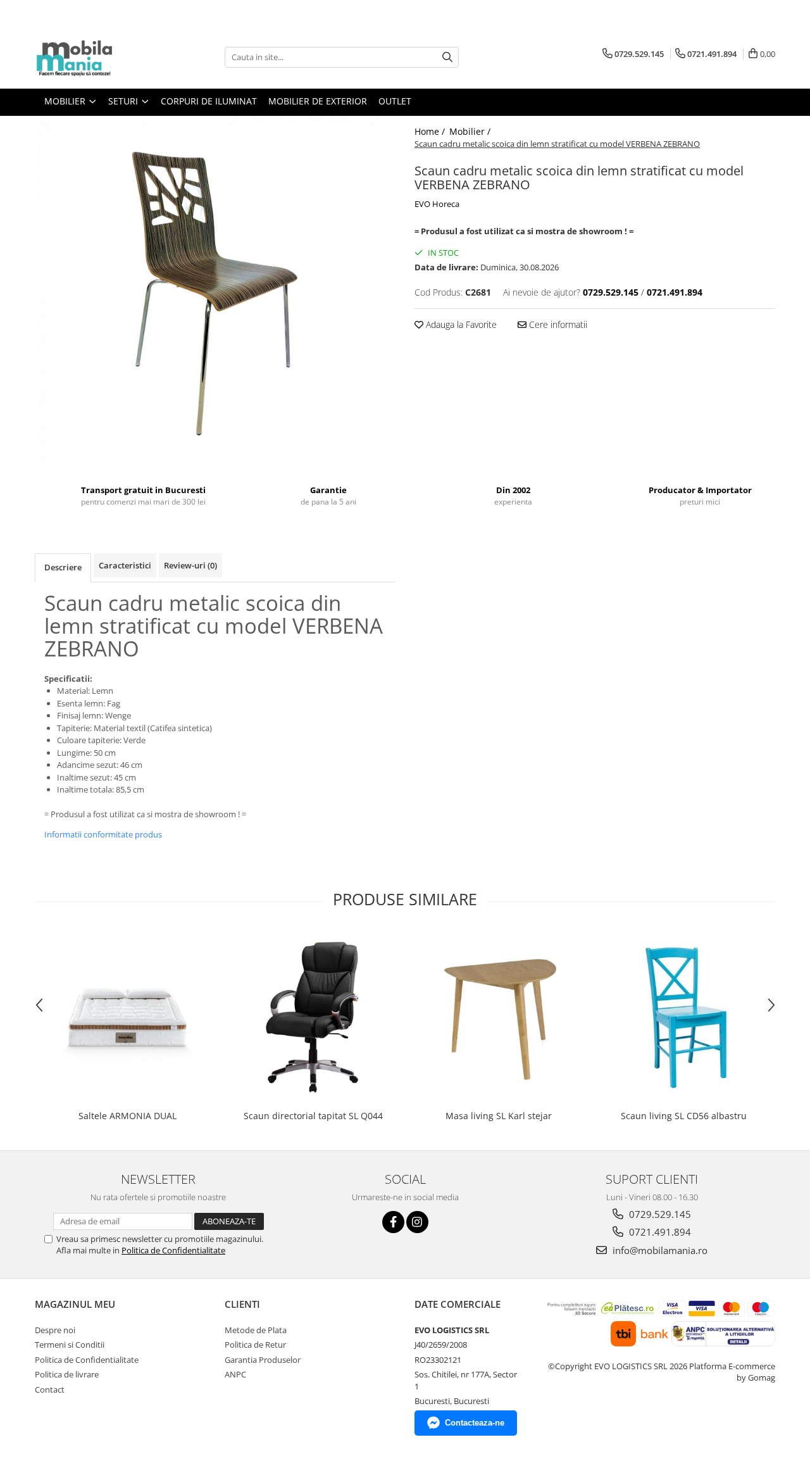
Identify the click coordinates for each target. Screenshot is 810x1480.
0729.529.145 (658, 1214)
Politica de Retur (255, 1344)
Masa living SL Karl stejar (499, 1116)
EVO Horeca (436, 204)
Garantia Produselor (263, 1359)
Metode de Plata (256, 1330)
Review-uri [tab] (190, 565)
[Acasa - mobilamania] (98, 57)
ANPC (235, 1374)
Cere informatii (556, 324)
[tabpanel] (215, 293)
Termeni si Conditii (69, 1344)
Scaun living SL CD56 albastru (684, 1116)
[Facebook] (393, 1222)
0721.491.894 (658, 1232)
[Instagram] (417, 1222)
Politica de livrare (67, 1374)
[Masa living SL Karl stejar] (498, 1017)
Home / (430, 131)
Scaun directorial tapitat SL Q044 (313, 1116)
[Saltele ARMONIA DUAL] (127, 1017)
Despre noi (55, 1330)
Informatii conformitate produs (103, 834)
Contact (50, 1389)
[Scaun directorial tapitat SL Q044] (313, 1017)
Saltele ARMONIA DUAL (127, 1116)
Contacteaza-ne (474, 1422)
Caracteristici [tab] (125, 565)
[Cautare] (447, 57)
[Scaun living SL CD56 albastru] (683, 1017)
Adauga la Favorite (460, 324)
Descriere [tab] (63, 567)
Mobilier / (471, 131)
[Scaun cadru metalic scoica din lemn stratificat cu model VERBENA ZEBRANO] (215, 293)
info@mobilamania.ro (658, 1250)
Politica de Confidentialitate (173, 1250)
